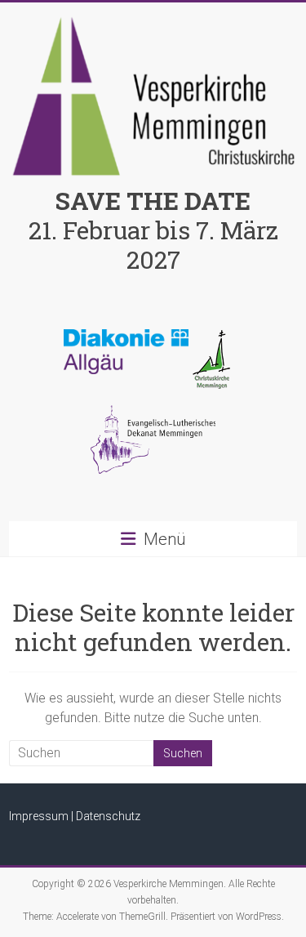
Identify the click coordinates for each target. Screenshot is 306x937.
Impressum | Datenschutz (74, 816)
